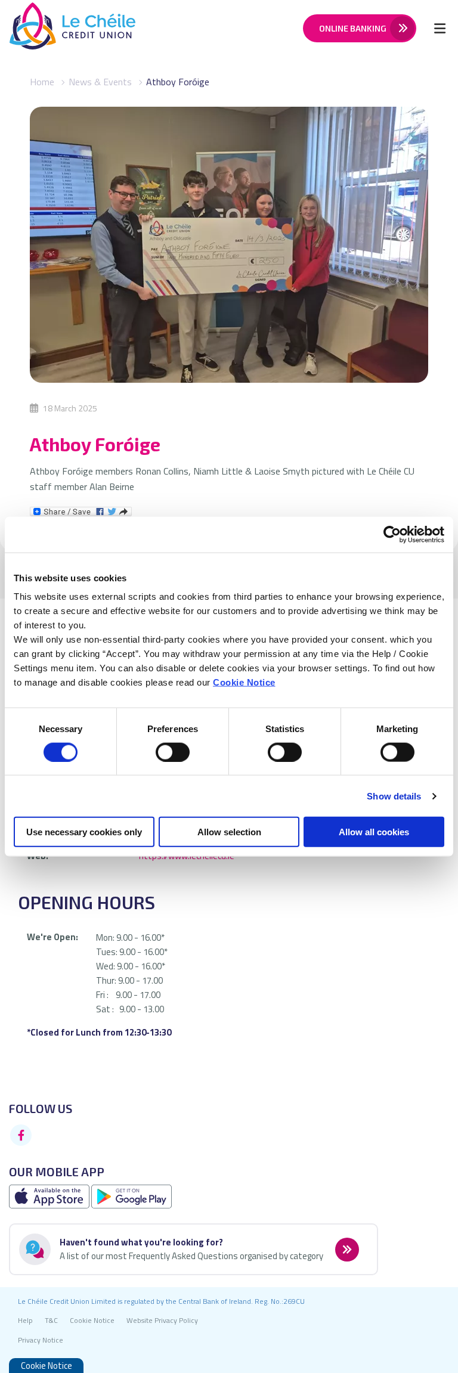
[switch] (173, 751)
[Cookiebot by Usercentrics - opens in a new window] (392, 534)
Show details (394, 796)
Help (25, 1320)
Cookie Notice (244, 682)
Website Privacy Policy (162, 1320)
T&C (51, 1320)
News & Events (100, 82)
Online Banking (352, 28)
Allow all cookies (374, 832)
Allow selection (229, 832)
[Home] (63, 28)
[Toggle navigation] (439, 28)
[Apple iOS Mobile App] (50, 1195)
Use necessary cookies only (84, 832)
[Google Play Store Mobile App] (131, 1195)
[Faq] (345, 1249)
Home (42, 82)
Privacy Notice (40, 1340)
